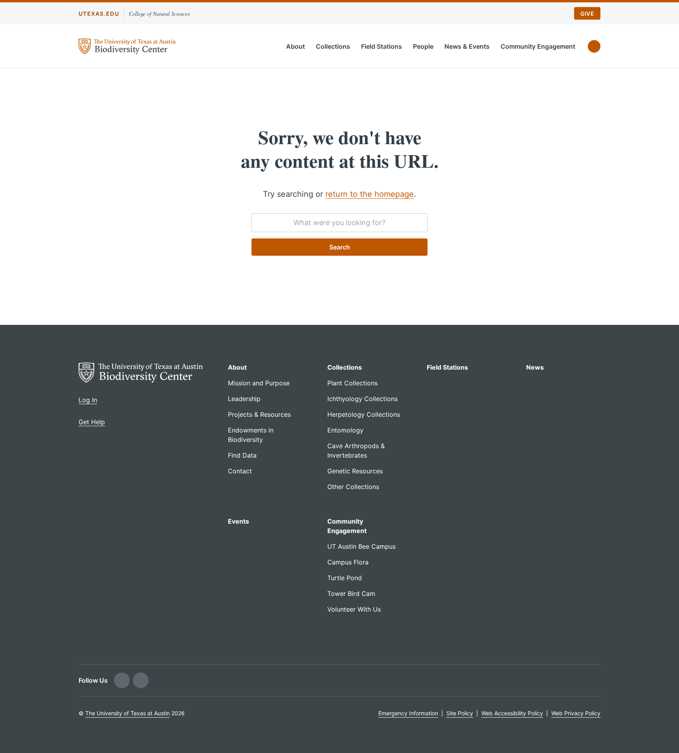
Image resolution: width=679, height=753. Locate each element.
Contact (240, 471)
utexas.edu (99, 13)
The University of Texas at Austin (127, 713)
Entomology (345, 430)
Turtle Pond (344, 578)
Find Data (242, 455)
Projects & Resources (259, 414)
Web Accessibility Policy (512, 713)
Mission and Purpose (259, 383)
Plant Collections (352, 383)
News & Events (467, 46)
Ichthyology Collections (362, 399)
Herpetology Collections (363, 414)
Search (339, 247)
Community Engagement (538, 46)
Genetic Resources (355, 471)
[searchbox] (339, 222)
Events (238, 521)
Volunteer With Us (354, 609)
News (535, 367)
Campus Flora (348, 562)
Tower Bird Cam (351, 593)
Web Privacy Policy (575, 713)
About (295, 46)
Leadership (244, 399)
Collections (333, 46)
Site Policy (459, 713)
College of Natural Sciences (159, 13)
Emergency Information (408, 713)
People (423, 46)
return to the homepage (369, 194)
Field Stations (381, 46)
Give (587, 13)
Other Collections (353, 487)
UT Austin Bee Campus (361, 546)
